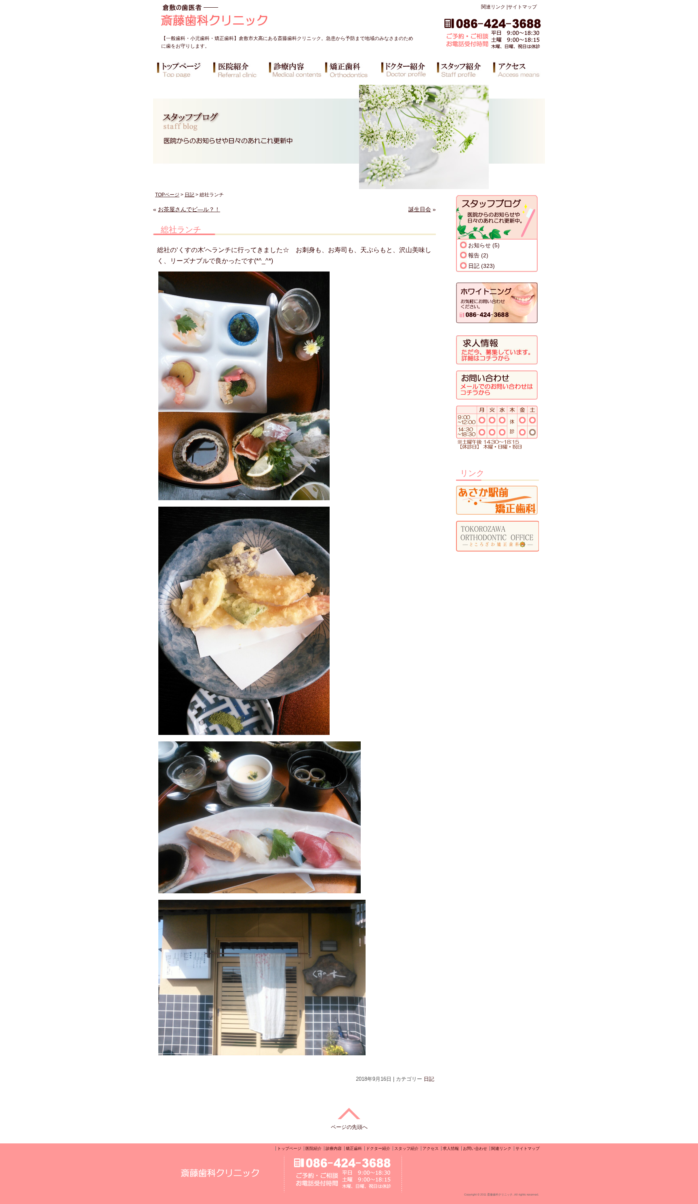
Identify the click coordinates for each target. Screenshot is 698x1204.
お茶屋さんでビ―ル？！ (189, 209)
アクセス (431, 1148)
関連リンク (493, 7)
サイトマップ (522, 7)
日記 (189, 195)
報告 (473, 255)
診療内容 (334, 1148)
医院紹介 (313, 1148)
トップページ (289, 1148)
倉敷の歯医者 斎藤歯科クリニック (237, 18)
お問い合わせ (475, 1148)
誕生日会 (419, 209)
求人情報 (451, 1148)
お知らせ (479, 245)
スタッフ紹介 (406, 1148)
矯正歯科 (354, 1148)
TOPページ (167, 195)
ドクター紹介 (378, 1148)
